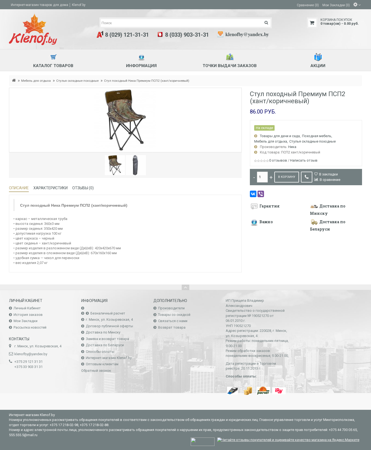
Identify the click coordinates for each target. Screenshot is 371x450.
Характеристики (50, 188)
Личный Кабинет (27, 308)
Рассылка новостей (30, 327)
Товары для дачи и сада (280, 136)
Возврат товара (172, 327)
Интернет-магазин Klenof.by (109, 358)
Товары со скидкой (174, 315)
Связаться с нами (172, 321)
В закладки (328, 174)
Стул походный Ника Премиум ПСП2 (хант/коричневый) (146, 81)
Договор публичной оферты (109, 326)
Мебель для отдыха (36, 81)
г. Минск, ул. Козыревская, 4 (109, 319)
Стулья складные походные (77, 81)
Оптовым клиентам (102, 364)
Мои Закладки (25, 321)
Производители (171, 308)
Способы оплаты (100, 352)
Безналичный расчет (107, 313)
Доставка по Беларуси (105, 345)
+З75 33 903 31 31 (28, 367)
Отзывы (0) (83, 188)
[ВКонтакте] (253, 194)
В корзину (286, 177)
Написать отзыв (303, 160)
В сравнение (330, 180)
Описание (19, 188)
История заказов (28, 315)
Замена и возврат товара (107, 339)
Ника (292, 147)
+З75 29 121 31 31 (28, 362)
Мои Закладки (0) (336, 5)
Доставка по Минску (103, 332)
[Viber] (260, 194)
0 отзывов (278, 160)
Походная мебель (316, 136)
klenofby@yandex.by (247, 34)
